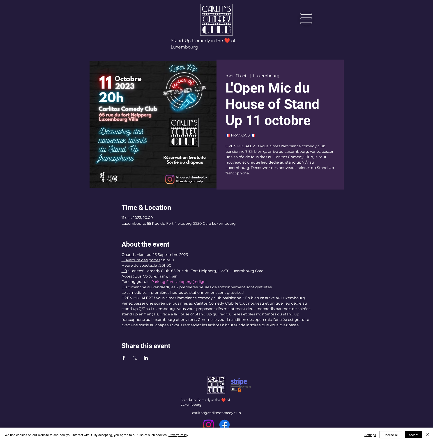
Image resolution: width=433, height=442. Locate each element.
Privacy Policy (178, 435)
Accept (413, 435)
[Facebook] (224, 425)
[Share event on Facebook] (124, 358)
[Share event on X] (135, 358)
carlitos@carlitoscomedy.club (216, 413)
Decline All (390, 435)
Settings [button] (370, 435)
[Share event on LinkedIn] (146, 358)
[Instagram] (208, 425)
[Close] (427, 434)
